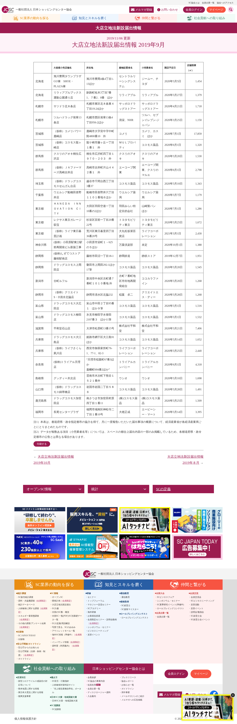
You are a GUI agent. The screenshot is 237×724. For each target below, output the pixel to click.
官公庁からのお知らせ (28, 647)
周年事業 (125, 692)
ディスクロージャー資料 (99, 692)
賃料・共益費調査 (32, 601)
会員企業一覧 (208, 3)
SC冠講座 (56, 709)
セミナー (92, 597)
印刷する (42, 444)
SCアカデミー (94, 608)
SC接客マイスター (130, 609)
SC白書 (55, 608)
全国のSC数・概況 (60, 612)
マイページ (216, 9)
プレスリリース (128, 677)
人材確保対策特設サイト (63, 685)
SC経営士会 (196, 616)
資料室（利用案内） (65, 648)
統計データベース (26, 604)
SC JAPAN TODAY (27, 635)
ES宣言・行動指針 (60, 681)
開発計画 (62, 601)
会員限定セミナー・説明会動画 (102, 621)
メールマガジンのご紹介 (132, 696)
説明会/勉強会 (197, 612)
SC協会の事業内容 (96, 681)
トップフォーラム (96, 601)
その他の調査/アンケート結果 (32, 625)
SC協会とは (194, 3)
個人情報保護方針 (25, 718)
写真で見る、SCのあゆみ (63, 627)
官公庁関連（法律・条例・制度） (31, 653)
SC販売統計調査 (25, 597)
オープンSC (57, 597)
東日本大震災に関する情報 (30, 692)
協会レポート (127, 681)
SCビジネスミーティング (202, 601)
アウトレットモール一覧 (63, 631)
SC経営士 (125, 605)
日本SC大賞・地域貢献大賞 (65, 700)
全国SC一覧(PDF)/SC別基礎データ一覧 (67, 618)
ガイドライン (24, 659)
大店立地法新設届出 (61, 604)
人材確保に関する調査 (32, 610)
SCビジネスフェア (165, 597)
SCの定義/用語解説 (61, 623)
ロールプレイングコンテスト (135, 617)
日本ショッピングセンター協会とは (118, 668)
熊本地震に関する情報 (28, 689)
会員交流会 (196, 597)
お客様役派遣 (94, 616)
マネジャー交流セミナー (99, 604)
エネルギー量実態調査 (28, 618)
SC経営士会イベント (200, 619)
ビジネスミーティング (98, 631)
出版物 (21, 639)
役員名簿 (92, 685)
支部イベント (94, 634)
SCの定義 (163, 489)
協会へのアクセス (225, 3)
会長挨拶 (92, 677)
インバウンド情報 (66, 642)
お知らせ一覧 (127, 685)
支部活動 (195, 604)
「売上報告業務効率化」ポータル (66, 691)
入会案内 (92, 696)
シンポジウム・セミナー (99, 627)
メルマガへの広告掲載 (131, 700)
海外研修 (92, 612)
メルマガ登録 (143, 9)
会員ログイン (194, 9)
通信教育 (125, 597)
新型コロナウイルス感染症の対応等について (32, 683)
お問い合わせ (169, 9)
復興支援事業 (24, 696)
